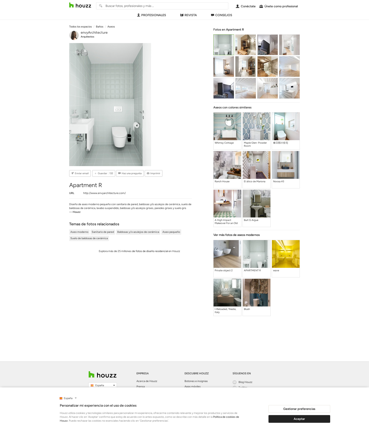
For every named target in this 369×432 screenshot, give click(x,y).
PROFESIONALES (153, 15)
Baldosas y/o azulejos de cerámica (138, 232)
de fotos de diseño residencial (150, 251)
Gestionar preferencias (299, 409)
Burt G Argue (251, 220)
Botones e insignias (196, 381)
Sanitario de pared (103, 232)
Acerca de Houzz (146, 381)
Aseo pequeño (171, 232)
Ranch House (222, 181)
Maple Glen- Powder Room (255, 144)
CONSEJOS (223, 15)
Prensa (140, 386)
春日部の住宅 (280, 142)
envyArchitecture (94, 32)
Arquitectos (87, 36)
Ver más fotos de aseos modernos (236, 235)
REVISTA (190, 15)
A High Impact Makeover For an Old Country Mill (226, 222)
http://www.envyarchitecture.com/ (104, 193)
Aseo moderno (79, 232)
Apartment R (235, 29)
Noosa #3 (278, 181)
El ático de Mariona (254, 181)
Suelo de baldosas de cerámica (89, 238)
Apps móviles (192, 386)
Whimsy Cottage (224, 142)
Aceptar (299, 419)
